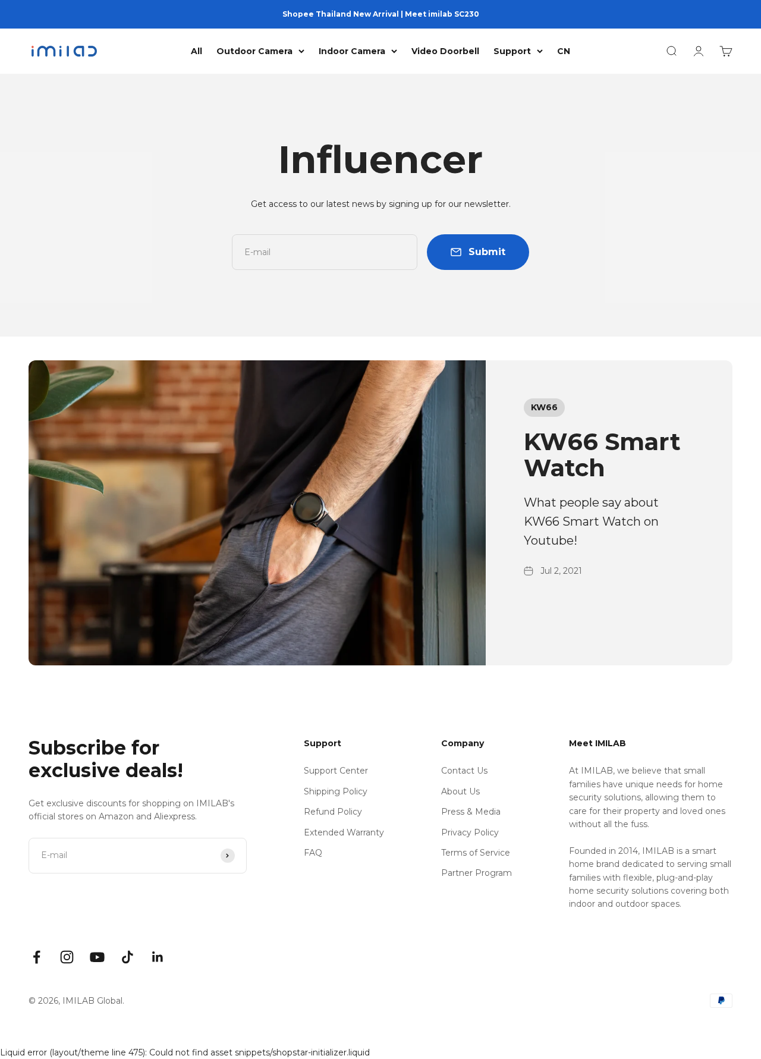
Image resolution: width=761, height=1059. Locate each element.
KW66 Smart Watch (602, 454)
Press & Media (471, 811)
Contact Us (464, 770)
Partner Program (476, 873)
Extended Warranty (344, 832)
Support (512, 51)
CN (563, 51)
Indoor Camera (352, 51)
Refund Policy (333, 811)
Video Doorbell (445, 51)
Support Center (336, 770)
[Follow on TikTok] (128, 957)
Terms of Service (475, 852)
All (196, 51)
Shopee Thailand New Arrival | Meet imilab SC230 (380, 14)
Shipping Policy (335, 791)
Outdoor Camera (254, 51)
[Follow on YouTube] (97, 957)
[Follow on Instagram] (67, 957)
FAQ (313, 852)
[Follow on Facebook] (37, 957)
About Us (460, 791)
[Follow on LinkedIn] (158, 957)
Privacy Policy (470, 832)
